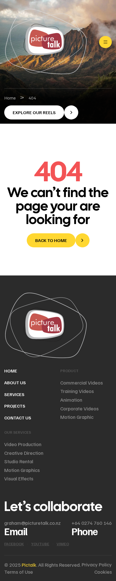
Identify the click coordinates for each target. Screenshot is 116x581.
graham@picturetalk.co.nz (32, 523)
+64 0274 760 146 (92, 523)
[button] (41, 112)
